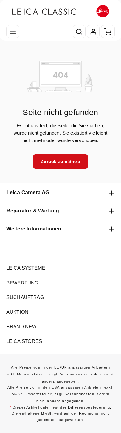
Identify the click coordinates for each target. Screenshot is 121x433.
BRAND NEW (21, 326)
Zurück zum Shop (60, 161)
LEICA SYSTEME (25, 268)
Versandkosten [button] (74, 374)
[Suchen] (79, 31)
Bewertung (22, 282)
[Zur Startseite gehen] (60, 11)
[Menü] (12, 31)
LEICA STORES (24, 341)
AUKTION (17, 312)
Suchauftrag (25, 297)
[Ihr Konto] (93, 31)
